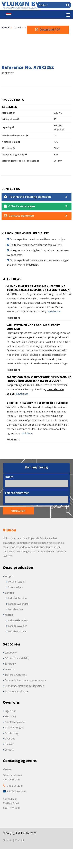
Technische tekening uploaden (30, 197)
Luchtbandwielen (17, 632)
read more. (54, 312)
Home (5, 28)
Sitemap (7, 840)
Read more (13, 318)
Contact (19, 840)
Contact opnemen (21, 216)
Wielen (9, 615)
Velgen (9, 576)
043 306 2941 (15, 786)
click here (26, 434)
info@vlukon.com (16, 791)
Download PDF (50, 29)
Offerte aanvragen (21, 206)
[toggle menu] (68, 15)
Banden (9, 593)
